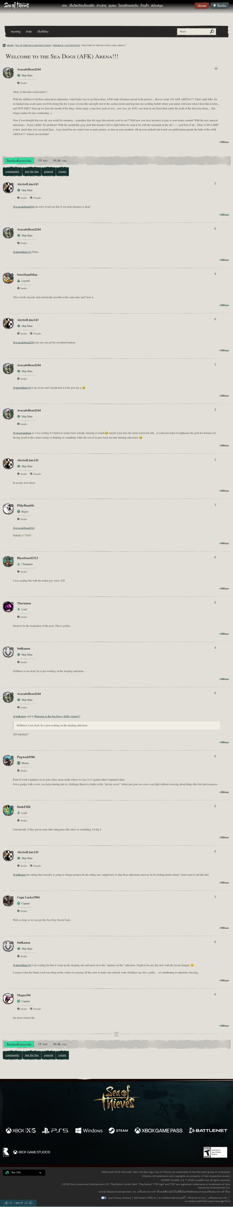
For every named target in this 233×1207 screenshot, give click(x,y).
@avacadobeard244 (23, 207)
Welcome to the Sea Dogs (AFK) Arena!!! (57, 716)
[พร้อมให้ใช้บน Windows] (89, 1131)
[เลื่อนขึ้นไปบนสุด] (6, 1203)
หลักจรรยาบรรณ (196, 1197)
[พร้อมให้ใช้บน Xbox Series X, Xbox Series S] (20, 1131)
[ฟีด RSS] (5, 45)
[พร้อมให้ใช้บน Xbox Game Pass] (158, 1131)
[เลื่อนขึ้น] (10, 1203)
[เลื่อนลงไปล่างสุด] (30, 1203)
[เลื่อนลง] (26, 1203)
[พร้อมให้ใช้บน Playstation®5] (55, 1131)
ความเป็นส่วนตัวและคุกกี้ (172, 1197)
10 (215, 68)
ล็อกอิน (221, 6)
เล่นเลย (202, 6)
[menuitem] (64, 5)
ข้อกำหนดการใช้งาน (145, 1197)
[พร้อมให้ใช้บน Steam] (118, 1131)
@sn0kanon (19, 716)
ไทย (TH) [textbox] (16, 1172)
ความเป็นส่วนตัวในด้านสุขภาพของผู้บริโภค (207, 1201)
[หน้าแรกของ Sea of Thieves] (17, 5)
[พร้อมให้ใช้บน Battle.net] (208, 1131)
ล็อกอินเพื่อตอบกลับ (19, 161)
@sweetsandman (22, 433)
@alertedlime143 (22, 252)
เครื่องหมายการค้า (217, 1197)
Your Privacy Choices (119, 1197)
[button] (24, 1173)
